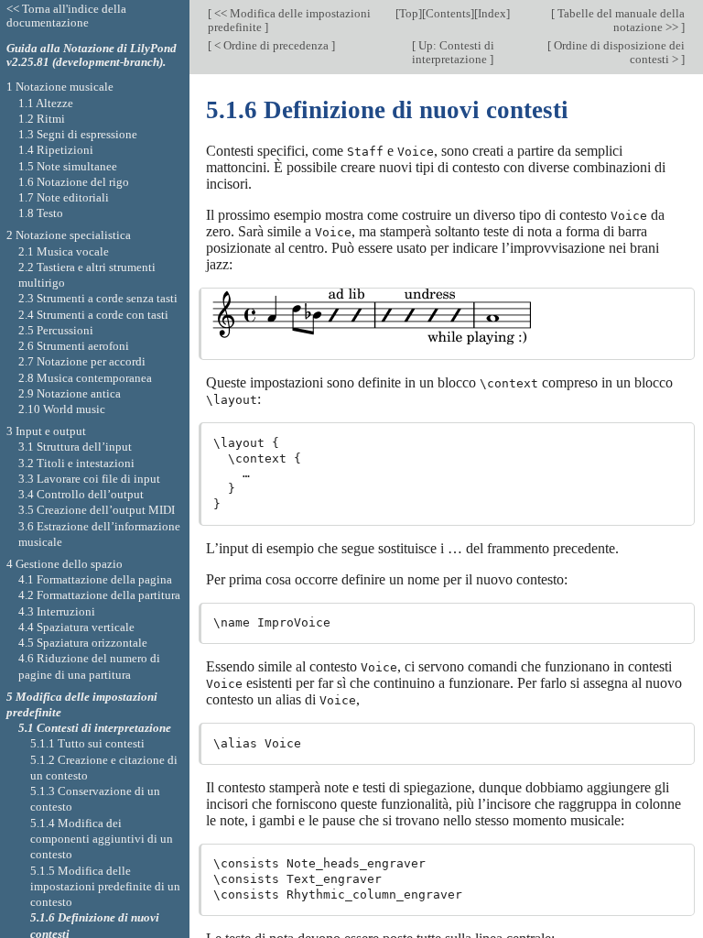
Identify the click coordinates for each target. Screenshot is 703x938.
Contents (448, 13)
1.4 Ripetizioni (55, 150)
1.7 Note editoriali (63, 197)
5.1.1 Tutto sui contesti (87, 743)
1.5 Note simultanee (67, 166)
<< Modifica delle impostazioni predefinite (289, 20)
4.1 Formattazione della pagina (95, 579)
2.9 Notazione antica (69, 393)
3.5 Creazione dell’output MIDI (96, 510)
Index (492, 13)
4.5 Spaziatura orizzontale (82, 642)
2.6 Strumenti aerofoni (73, 346)
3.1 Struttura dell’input (75, 446)
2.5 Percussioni (55, 330)
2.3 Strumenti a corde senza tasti (98, 298)
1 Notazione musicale (60, 86)
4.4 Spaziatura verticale (76, 627)
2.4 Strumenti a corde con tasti (93, 315)
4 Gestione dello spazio (64, 564)
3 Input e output (46, 431)
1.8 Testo (40, 213)
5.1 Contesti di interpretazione (94, 728)
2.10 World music (61, 409)
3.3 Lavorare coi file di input (89, 478)
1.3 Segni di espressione (77, 134)
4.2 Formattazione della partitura (99, 595)
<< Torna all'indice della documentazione (66, 15)
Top (408, 13)
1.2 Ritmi (41, 118)
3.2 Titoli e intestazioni (76, 463)
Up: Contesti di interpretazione (453, 52)
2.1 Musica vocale (63, 251)
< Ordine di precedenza (271, 45)
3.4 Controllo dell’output (81, 494)
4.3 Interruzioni (56, 611)
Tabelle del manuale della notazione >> (620, 20)
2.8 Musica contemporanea (85, 378)
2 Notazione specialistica (68, 235)
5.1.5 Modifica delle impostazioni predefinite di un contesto (105, 887)
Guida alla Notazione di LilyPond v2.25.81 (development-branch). (91, 55)
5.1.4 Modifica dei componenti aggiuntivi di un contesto (101, 839)
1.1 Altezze (45, 103)
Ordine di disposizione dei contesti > (618, 52)
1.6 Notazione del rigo (73, 182)
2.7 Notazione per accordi (82, 361)
